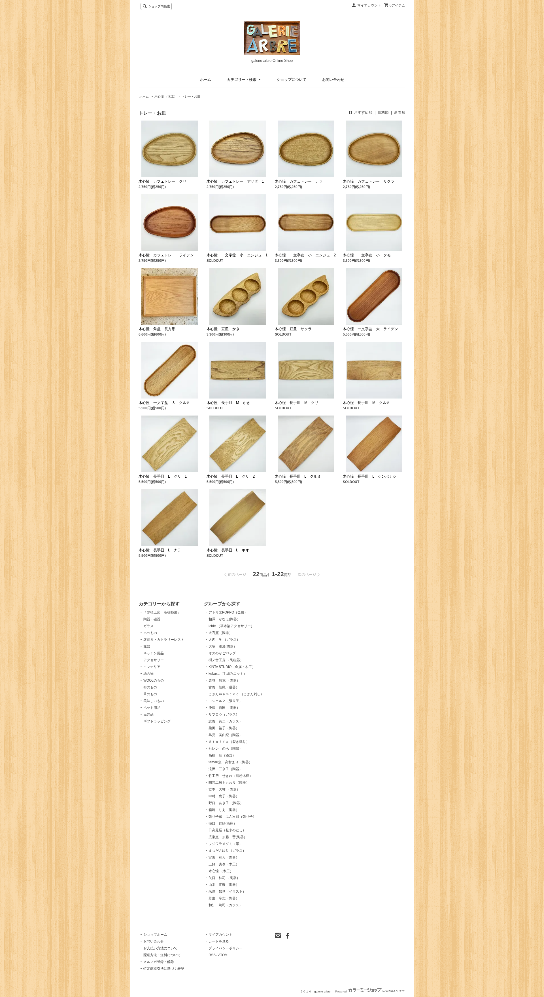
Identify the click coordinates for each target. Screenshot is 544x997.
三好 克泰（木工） (224, 864)
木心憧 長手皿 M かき (228, 403)
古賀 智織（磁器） (224, 687)
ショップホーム (155, 935)
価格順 (383, 112)
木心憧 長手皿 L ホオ (228, 550)
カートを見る (219, 941)
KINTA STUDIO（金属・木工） (232, 667)
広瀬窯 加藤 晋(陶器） (228, 837)
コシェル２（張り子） (226, 701)
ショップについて (291, 79)
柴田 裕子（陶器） (224, 728)
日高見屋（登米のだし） (227, 830)
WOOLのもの (153, 680)
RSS (212, 955)
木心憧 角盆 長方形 (157, 329)
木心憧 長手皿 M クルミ (366, 403)
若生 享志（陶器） (224, 898)
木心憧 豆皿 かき (223, 329)
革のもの (150, 694)
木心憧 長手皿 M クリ (296, 403)
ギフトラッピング (157, 721)
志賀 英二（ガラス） (226, 721)
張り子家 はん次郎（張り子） (232, 817)
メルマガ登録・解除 (158, 962)
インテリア (151, 667)
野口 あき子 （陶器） (226, 803)
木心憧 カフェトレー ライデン (166, 255)
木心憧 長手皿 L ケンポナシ (369, 476)
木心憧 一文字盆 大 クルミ (164, 403)
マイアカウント (369, 5)
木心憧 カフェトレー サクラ (368, 181)
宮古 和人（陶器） (224, 857)
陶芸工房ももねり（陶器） (229, 783)
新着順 (399, 112)
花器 (146, 646)
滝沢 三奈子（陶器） (226, 769)
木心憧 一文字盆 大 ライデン (370, 329)
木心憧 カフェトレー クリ (162, 181)
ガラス (148, 626)
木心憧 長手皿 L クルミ (298, 476)
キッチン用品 (153, 653)
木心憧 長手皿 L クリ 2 (231, 476)
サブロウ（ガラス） (224, 714)
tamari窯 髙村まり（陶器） (230, 762)
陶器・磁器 (151, 619)
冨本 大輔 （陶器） (224, 789)
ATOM (223, 955)
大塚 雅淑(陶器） (223, 646)
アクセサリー (153, 660)
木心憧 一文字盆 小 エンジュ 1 (237, 255)
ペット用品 (151, 708)
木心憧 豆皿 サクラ (293, 329)
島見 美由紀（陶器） (226, 735)
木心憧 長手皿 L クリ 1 (163, 476)
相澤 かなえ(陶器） (224, 619)
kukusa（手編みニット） (228, 674)
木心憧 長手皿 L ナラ (160, 550)
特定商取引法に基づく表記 (163, 969)
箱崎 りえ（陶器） (224, 810)
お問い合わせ (333, 79)
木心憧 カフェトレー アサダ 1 (235, 181)
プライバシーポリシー (226, 948)
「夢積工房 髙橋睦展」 (162, 612)
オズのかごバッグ (222, 653)
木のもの (150, 633)
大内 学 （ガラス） (224, 640)
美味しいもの (153, 701)
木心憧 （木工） (165, 96)
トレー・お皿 (191, 96)
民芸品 (148, 714)
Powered (341, 991)
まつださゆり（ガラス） (227, 851)
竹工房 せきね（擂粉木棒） (231, 776)
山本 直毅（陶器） (224, 885)
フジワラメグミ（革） (226, 844)
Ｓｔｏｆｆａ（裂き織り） (229, 742)
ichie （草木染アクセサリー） (231, 626)
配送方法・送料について (162, 955)
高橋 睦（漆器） (222, 755)
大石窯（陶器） (220, 633)
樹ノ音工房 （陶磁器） (226, 660)
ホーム (205, 79)
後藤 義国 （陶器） (224, 708)
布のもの (150, 687)
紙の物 (148, 674)
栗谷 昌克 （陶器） (224, 680)
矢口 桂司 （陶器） (224, 878)
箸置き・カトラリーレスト (163, 640)
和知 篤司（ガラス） (226, 905)
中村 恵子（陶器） (224, 796)
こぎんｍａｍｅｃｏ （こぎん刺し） (236, 694)
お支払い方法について (160, 948)
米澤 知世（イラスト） (227, 891)
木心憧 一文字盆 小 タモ (367, 255)
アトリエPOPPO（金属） (228, 612)
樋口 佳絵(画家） (223, 823)
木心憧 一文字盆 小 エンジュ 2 (305, 255)
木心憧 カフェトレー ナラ (299, 181)
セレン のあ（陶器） (226, 749)
